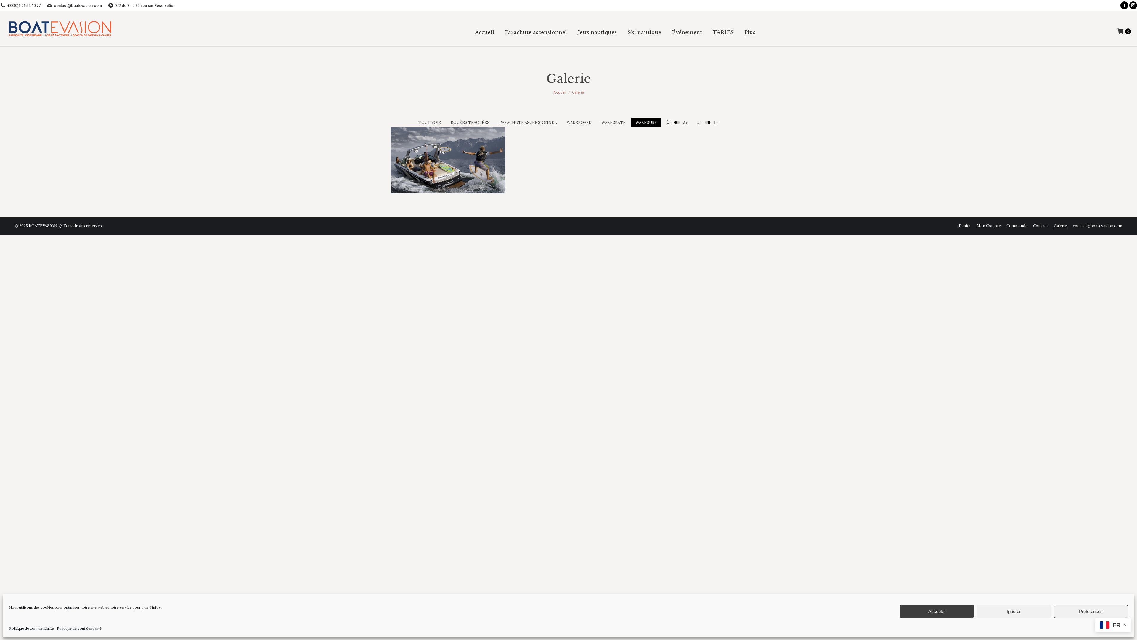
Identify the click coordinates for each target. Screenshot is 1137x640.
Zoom (406, 141)
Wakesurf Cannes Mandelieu (438, 157)
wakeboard (579, 122)
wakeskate (613, 122)
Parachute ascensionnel (528, 122)
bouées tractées (470, 122)
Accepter (937, 611)
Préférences (1091, 611)
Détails (422, 141)
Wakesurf (646, 122)
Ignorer (1014, 611)
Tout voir (429, 122)
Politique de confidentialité (31, 628)
